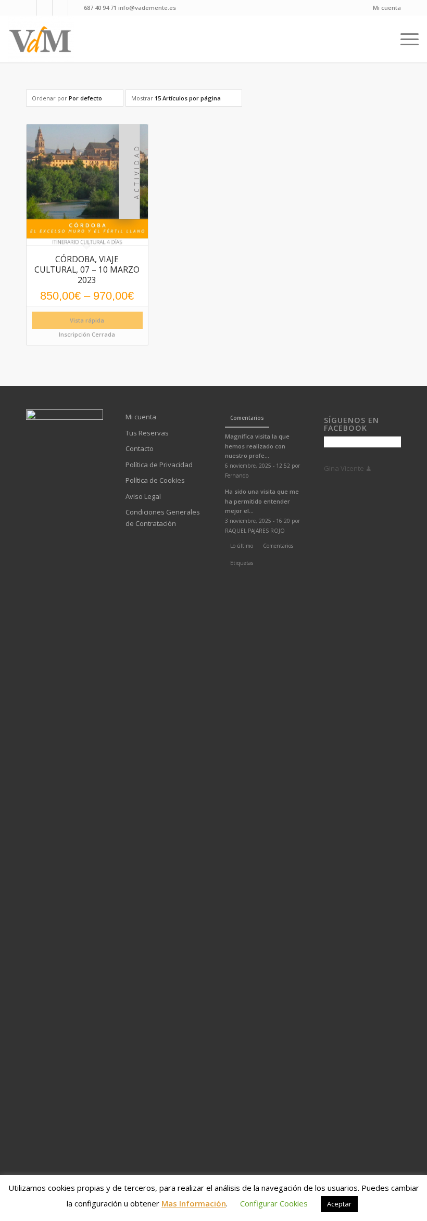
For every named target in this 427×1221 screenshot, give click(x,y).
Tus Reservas (147, 433)
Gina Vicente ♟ (348, 468)
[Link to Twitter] (76, 8)
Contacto (139, 448)
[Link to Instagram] (60, 8)
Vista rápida (87, 320)
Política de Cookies (155, 480)
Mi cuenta (387, 7)
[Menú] (407, 39)
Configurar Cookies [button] (274, 1203)
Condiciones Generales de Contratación (162, 517)
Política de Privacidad (159, 464)
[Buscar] (386, 39)
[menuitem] (384, 7)
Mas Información (193, 1203)
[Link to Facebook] (28, 8)
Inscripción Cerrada (87, 334)
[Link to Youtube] (44, 8)
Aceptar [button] (339, 1204)
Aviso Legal (143, 496)
